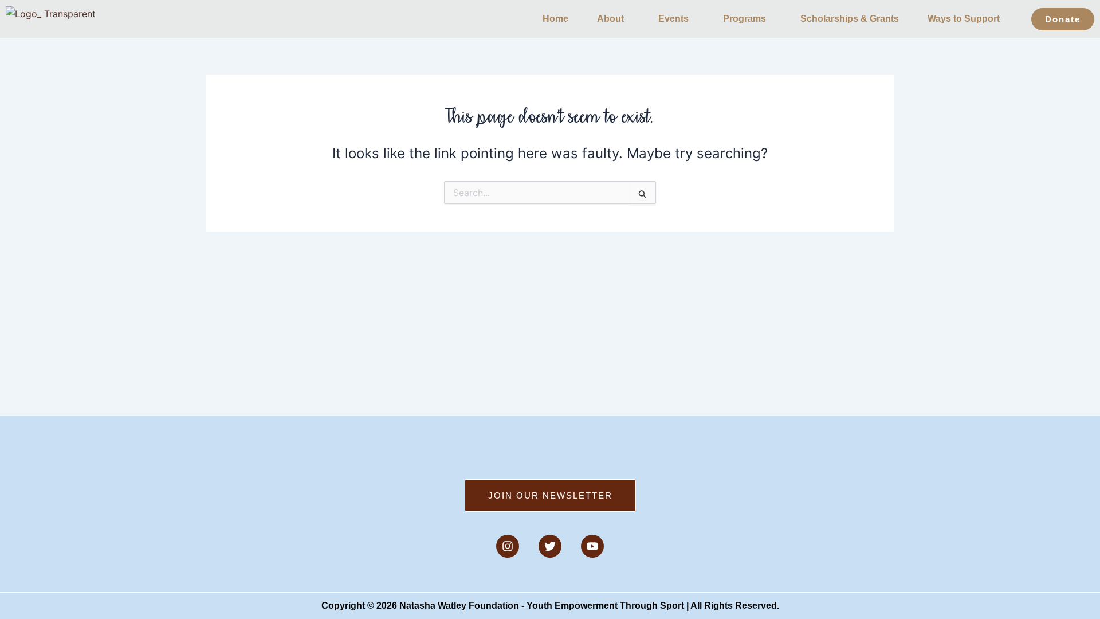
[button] (613, 19)
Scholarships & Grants (849, 18)
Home (555, 18)
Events (673, 18)
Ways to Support (964, 18)
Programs (744, 18)
